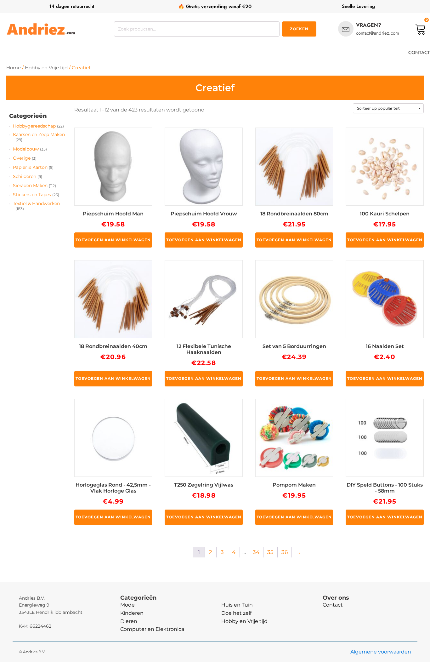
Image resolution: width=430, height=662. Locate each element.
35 (270, 552)
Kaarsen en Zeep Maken (39, 134)
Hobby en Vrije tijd (46, 68)
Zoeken (299, 28)
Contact (333, 605)
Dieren (128, 621)
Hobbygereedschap (34, 126)
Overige (22, 158)
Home (13, 68)
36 (284, 552)
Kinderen (132, 613)
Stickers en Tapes (32, 194)
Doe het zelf (236, 613)
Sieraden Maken (30, 185)
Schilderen (24, 176)
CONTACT (419, 52)
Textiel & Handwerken (36, 203)
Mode (127, 605)
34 (256, 552)
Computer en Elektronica (152, 629)
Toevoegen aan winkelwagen (113, 239)
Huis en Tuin (237, 605)
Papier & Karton (30, 167)
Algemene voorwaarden (380, 652)
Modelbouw (26, 149)
